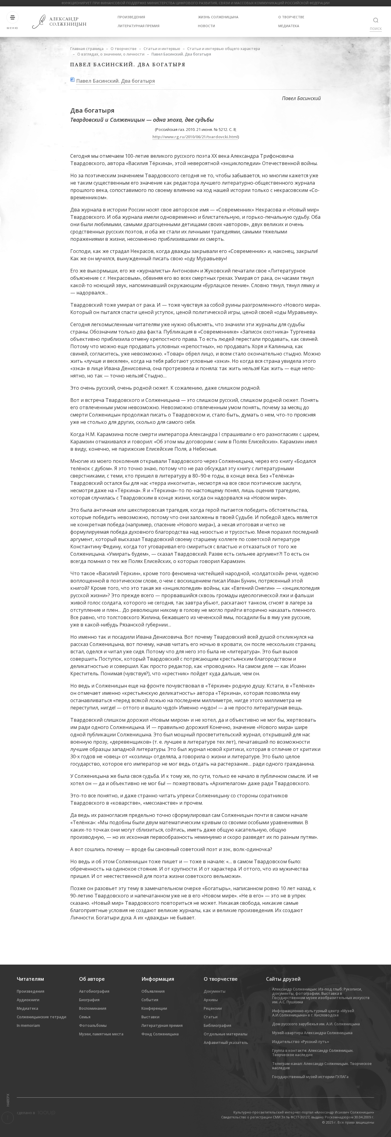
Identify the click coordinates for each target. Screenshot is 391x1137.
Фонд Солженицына (160, 1034)
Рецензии (213, 1008)
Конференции (154, 1008)
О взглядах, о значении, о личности (110, 54)
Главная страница (87, 48)
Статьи (210, 1017)
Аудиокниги (28, 999)
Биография (89, 999)
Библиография (217, 1025)
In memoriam (28, 1025)
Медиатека (288, 25)
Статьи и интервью (162, 48)
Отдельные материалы (225, 1034)
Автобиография (94, 991)
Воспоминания (92, 1008)
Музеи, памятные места (101, 1034)
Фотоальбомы (93, 1025)
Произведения (131, 17)
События (149, 999)
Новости (206, 25)
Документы (214, 991)
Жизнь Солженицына (218, 17)
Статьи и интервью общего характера (223, 48)
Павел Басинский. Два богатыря (115, 81)
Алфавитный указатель (226, 1042)
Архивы (211, 999)
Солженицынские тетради (41, 1017)
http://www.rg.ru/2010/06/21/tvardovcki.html (195, 136)
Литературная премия (138, 25)
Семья (84, 1017)
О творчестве (291, 17)
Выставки (150, 1017)
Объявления (153, 991)
